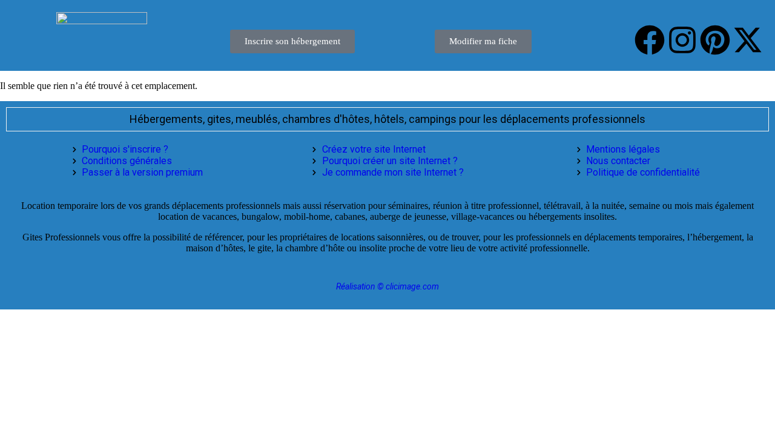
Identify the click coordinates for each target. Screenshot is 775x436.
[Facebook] (650, 40)
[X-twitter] (748, 40)
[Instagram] (682, 40)
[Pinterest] (715, 40)
